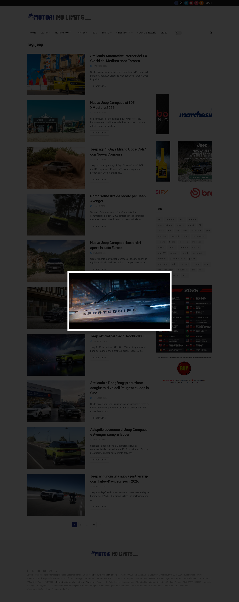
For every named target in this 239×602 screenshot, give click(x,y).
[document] (119, 301)
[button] (167, 275)
